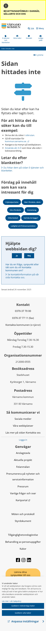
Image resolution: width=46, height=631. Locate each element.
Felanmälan (23, 467)
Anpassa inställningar (25, 621)
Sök (32, 28)
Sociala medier (23, 418)
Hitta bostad (13, 218)
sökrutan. (30, 135)
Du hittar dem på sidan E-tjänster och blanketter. (22, 169)
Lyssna (39, 54)
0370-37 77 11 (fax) (23, 318)
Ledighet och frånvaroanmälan (23, 226)
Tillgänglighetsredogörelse (23, 535)
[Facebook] (18, 561)
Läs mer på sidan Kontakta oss (23, 432)
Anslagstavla (23, 453)
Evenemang (31, 210)
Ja (17, 255)
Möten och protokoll (23, 514)
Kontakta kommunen (17, 325)
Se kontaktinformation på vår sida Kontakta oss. (22, 276)
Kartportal (23, 500)
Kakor (23, 548)
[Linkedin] (29, 561)
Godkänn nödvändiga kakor (23, 606)
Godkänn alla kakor (23, 613)
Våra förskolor (15, 210)
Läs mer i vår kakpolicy (11, 601)
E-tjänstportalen (11, 202)
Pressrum (23, 486)
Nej (29, 255)
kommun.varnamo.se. (17, 141)
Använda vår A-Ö (13, 147)
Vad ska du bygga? (31, 218)
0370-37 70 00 (23, 311)
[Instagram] (23, 561)
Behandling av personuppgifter (23, 542)
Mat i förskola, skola (32, 202)
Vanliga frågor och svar (23, 493)
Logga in (23, 439)
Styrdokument (23, 521)
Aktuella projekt (23, 460)
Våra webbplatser (23, 425)
